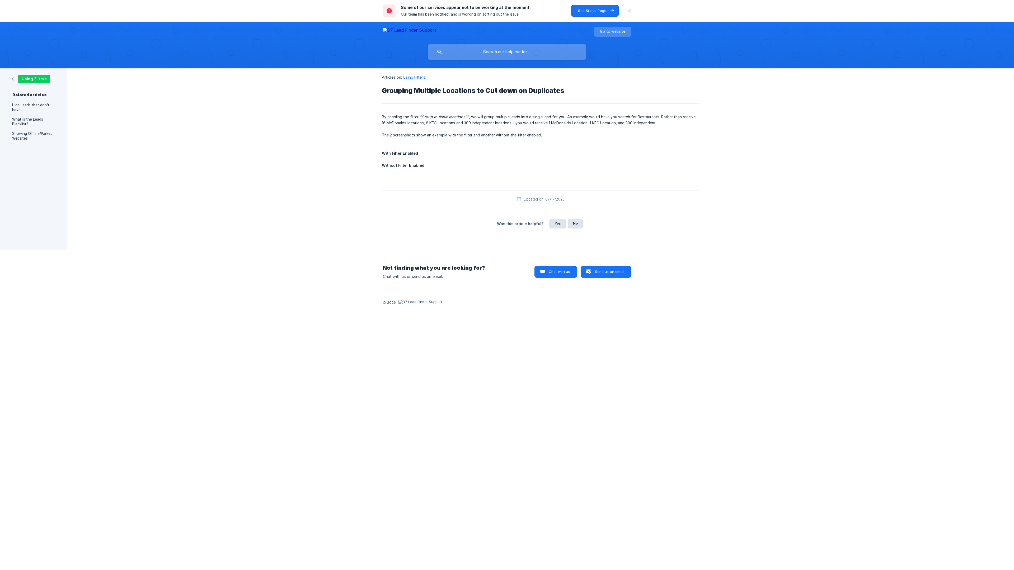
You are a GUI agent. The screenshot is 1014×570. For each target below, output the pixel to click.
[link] (31, 78)
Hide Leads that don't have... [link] (30, 107)
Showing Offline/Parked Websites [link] (32, 135)
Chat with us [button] (559, 271)
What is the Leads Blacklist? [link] (27, 121)
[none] (629, 11)
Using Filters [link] (414, 77)
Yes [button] (558, 223)
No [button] (575, 223)
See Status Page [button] (592, 10)
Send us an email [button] (609, 271)
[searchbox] (507, 52)
